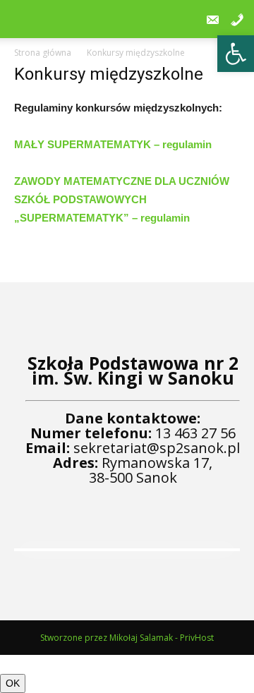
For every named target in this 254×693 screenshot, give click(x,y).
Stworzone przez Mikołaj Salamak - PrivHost (127, 638)
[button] (235, 53)
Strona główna (42, 53)
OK (13, 683)
